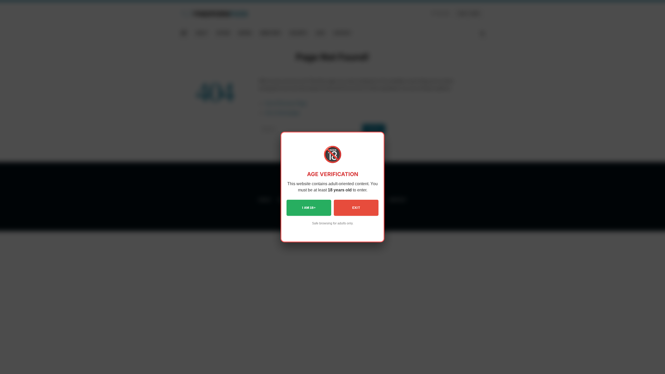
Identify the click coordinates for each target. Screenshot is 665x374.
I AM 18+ (309, 208)
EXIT (356, 208)
